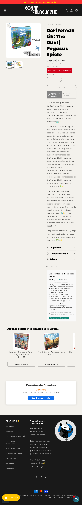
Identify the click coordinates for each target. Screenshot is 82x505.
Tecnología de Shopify (36, 495)
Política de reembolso (52, 495)
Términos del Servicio (15, 454)
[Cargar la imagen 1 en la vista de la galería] (10, 64)
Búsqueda (10, 426)
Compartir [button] (53, 266)
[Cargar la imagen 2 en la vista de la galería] (19, 64)
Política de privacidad (69, 495)
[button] (4, 10)
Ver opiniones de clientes (58, 318)
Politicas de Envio (13, 449)
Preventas (10, 464)
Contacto (10, 469)
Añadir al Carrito (21, 364)
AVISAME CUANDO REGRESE (59, 70)
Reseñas (9, 431)
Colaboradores (12, 459)
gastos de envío (55, 64)
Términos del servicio (56, 497)
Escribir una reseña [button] (41, 398)
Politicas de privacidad (15, 436)
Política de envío (71, 497)
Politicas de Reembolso (10, 442)
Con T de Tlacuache (21, 495)
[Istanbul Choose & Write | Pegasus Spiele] (21, 341)
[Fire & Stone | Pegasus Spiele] (51, 341)
